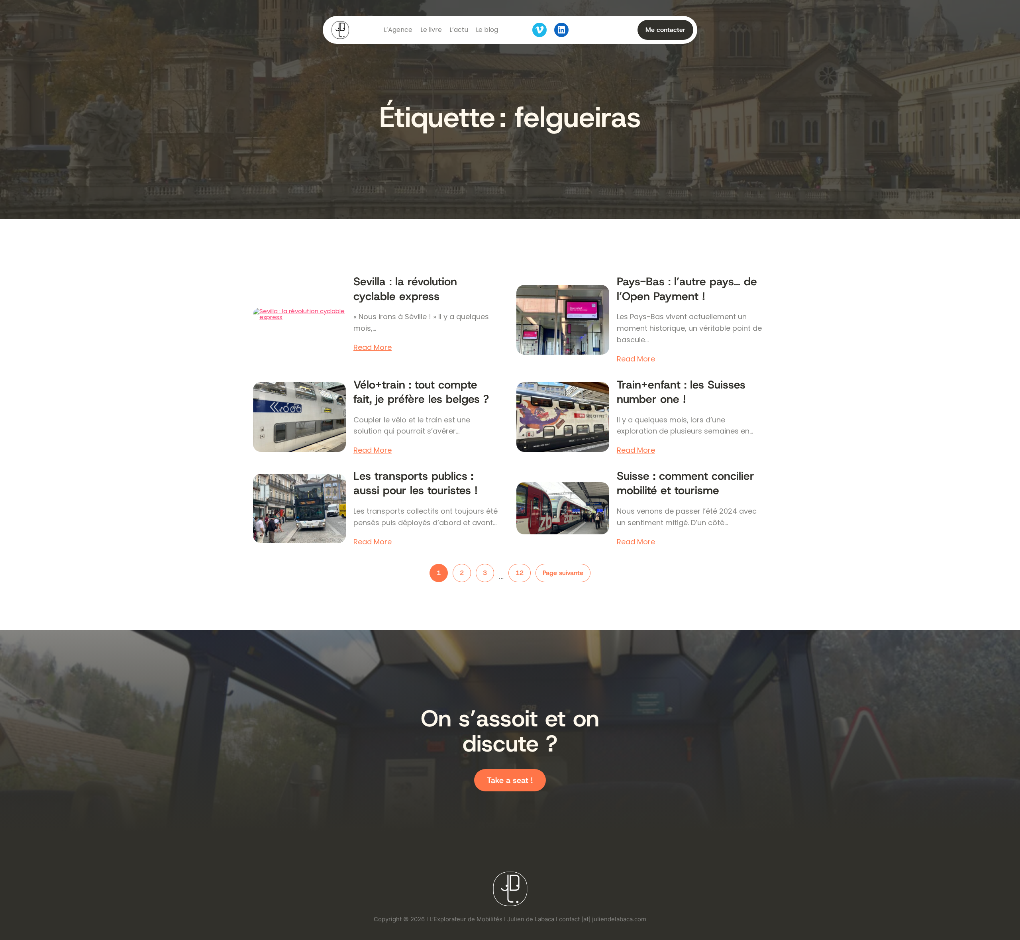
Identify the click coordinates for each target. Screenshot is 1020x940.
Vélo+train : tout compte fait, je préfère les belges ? (421, 392)
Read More (372, 347)
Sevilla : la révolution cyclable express (405, 289)
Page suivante (563, 573)
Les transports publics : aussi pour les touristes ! (415, 483)
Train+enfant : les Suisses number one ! (681, 392)
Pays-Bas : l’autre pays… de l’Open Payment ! (687, 289)
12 (520, 573)
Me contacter (665, 30)
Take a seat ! (510, 780)
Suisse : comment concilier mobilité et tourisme (685, 483)
